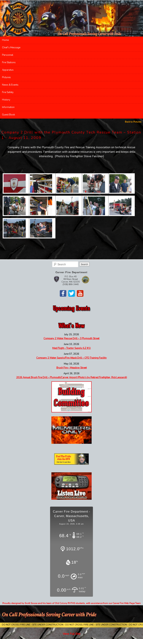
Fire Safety (8, 92)
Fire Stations (9, 62)
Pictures (6, 77)
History (6, 99)
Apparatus (8, 70)
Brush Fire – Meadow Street (71, 367)
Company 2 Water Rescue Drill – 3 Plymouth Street (71, 338)
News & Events (10, 85)
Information (8, 107)
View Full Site (71, 634)
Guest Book (8, 114)
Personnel (7, 55)
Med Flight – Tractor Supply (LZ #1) (71, 348)
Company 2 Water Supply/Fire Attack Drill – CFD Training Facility (71, 357)
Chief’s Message (11, 47)
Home (5, 40)
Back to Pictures (133, 121)
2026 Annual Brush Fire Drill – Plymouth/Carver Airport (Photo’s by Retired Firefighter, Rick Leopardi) (71, 377)
